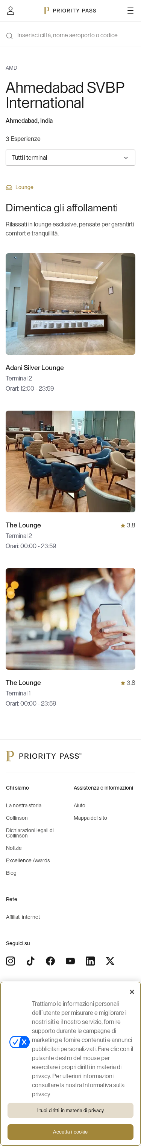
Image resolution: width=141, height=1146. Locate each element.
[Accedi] (10, 10)
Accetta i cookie (70, 1131)
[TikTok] (30, 961)
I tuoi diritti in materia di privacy (70, 1110)
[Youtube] (70, 961)
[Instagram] (10, 961)
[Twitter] (110, 961)
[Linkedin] (90, 961)
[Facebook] (50, 961)
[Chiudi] (132, 992)
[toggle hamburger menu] (130, 10)
